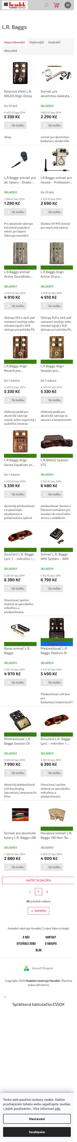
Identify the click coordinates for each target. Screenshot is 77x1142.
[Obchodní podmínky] (51, 943)
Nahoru (40, 910)
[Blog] (38, 949)
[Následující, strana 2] (38, 891)
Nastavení (37, 1119)
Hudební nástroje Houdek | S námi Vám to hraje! (38, 928)
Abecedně (10, 50)
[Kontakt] (51, 936)
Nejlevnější (36, 42)
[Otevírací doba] (26, 943)
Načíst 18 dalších (38, 880)
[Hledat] (46, 5)
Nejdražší (54, 42)
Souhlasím (37, 1132)
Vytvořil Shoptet (42, 968)
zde (57, 1108)
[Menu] (68, 5)
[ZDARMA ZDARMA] (20, 253)
